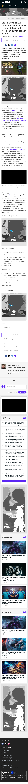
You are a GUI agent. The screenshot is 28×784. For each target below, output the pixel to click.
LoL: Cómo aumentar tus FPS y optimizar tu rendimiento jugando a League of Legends (14, 654)
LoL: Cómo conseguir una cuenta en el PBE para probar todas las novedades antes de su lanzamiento (13, 677)
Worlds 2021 (15, 110)
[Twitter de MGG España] (6, 744)
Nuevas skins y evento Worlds (12, 346)
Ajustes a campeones (9, 343)
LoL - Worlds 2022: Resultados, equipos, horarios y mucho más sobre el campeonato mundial (13, 579)
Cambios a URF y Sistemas (11, 350)
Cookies (3, 763)
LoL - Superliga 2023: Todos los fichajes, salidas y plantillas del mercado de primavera (13, 602)
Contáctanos (5, 750)
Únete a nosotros (6, 755)
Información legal (6, 758)
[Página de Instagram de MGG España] (9, 744)
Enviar (23, 392)
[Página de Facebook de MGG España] (2, 744)
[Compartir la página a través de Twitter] (9, 45)
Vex (10, 195)
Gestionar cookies (6, 765)
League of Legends (20, 18)
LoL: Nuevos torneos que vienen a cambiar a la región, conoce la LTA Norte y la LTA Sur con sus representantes (14, 464)
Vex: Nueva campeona (10, 339)
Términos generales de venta (10, 760)
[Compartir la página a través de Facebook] (6, 45)
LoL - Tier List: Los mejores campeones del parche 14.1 (13, 556)
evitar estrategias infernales (16, 149)
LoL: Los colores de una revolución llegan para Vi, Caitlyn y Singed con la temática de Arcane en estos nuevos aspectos (14, 447)
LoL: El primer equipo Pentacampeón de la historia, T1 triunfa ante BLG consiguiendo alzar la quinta (14, 458)
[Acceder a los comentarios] (15, 45)
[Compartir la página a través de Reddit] (12, 45)
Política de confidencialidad (9, 768)
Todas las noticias (14, 481)
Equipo (3, 753)
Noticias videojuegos (10, 18)
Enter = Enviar (13, 392)
